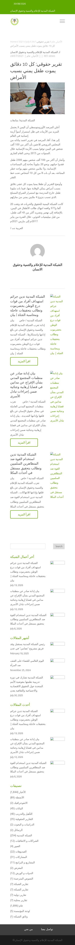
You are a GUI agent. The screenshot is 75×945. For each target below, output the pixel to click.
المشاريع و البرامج (25, 862)
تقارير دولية (20, 895)
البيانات (19, 808)
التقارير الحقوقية (24, 819)
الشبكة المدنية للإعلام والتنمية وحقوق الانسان (34, 52)
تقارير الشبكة (21, 884)
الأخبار (35, 56)
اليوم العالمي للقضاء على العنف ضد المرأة (27, 663)
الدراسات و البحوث (24, 824)
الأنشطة (19, 797)
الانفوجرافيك (20, 803)
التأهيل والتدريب (23, 813)
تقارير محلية (20, 900)
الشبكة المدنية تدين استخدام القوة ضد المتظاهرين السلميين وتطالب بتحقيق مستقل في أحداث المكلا (26, 463)
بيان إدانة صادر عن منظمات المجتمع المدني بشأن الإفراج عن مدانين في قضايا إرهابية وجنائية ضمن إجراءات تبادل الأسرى (27, 597)
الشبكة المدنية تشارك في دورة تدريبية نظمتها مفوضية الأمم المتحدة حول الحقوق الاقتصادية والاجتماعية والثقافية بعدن (26, 684)
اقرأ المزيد (24, 361)
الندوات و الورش (24, 873)
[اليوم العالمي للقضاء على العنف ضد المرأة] (57, 666)
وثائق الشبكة (21, 916)
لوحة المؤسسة (22, 911)
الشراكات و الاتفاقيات (26, 840)
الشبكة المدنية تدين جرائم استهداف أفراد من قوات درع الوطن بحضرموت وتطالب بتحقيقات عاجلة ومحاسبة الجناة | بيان (27, 306)
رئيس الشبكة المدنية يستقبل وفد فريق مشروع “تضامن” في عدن (27, 646)
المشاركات (21, 857)
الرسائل (18, 830)
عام (28, 56)
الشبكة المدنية (24, 835)
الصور (17, 846)
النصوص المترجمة (23, 878)
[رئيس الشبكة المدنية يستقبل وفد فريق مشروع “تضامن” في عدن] (57, 649)
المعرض (18, 868)
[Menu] (62, 22)
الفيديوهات (21, 851)
